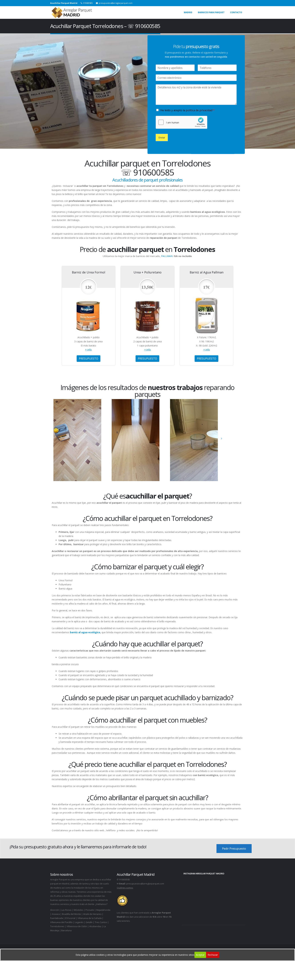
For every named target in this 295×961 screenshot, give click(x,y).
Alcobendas (95, 926)
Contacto (236, 12)
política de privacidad (199, 110)
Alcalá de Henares (92, 914)
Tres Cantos (101, 922)
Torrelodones (57, 926)
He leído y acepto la (187, 110)
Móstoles (78, 910)
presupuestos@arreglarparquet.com (145, 883)
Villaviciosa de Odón (77, 926)
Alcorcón (54, 910)
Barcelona (66, 930)
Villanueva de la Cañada (90, 918)
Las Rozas (66, 910)
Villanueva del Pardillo (61, 922)
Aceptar (200, 954)
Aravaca (56, 914)
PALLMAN (167, 256)
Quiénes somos (125, 887)
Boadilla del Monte (71, 914)
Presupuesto (88, 358)
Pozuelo (90, 910)
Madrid (188, 12)
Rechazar (213, 954)
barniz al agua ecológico (85, 632)
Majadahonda (103, 910)
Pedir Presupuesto (234, 848)
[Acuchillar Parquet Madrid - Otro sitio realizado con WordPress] (71, 12)
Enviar (161, 137)
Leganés (79, 922)
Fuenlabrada (56, 918)
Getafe (89, 922)
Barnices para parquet (211, 12)
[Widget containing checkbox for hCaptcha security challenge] (181, 122)
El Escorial (70, 918)
